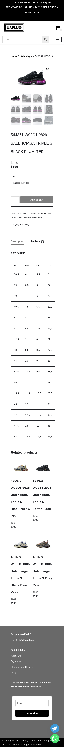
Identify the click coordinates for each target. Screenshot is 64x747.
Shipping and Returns (22, 667)
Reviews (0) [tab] (37, 241)
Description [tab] (17, 241)
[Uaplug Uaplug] (14, 27)
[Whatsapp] (54, 738)
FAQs (14, 672)
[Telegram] (54, 728)
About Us (16, 655)
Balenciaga (26, 56)
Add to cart (36, 199)
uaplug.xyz (46, 2)
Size (13, 176)
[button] (48, 69)
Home (14, 56)
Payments (16, 661)
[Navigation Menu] (58, 39)
